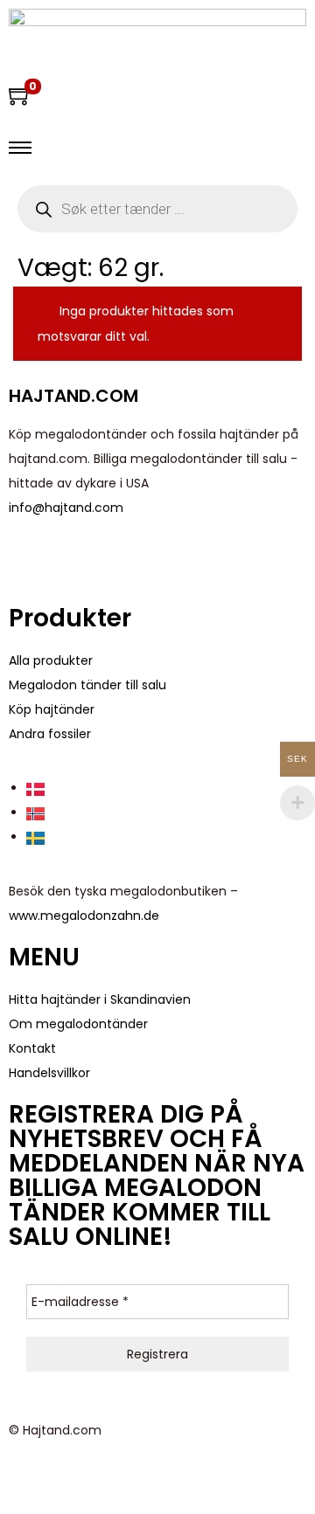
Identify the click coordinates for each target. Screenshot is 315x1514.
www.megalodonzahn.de (84, 915)
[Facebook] (30, 559)
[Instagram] (125, 559)
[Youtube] (78, 559)
